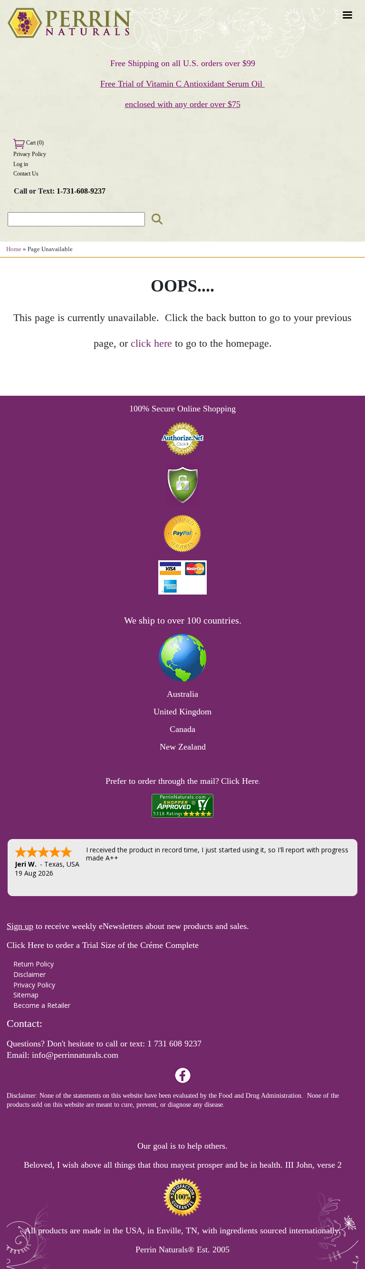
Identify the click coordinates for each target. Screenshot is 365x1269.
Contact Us (25, 173)
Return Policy (33, 963)
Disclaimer (29, 974)
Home (13, 249)
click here (151, 343)
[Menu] (346, 16)
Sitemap (25, 994)
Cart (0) (34, 142)
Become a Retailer (41, 1005)
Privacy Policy (29, 154)
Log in (20, 164)
